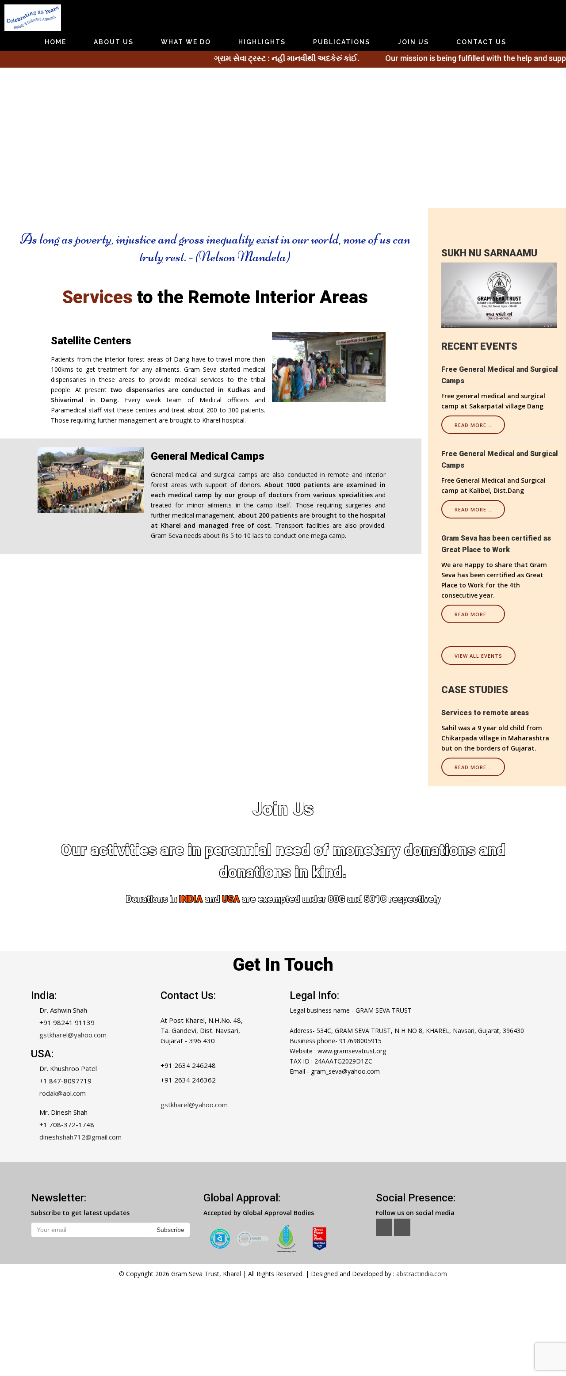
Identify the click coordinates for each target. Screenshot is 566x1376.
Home (55, 42)
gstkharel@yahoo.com (73, 1034)
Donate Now (283, 928)
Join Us (413, 42)
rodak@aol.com (62, 1093)
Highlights (262, 42)
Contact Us (481, 42)
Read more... (473, 425)
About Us (114, 42)
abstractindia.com (421, 1273)
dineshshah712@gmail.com (80, 1136)
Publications (341, 42)
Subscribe (170, 1229)
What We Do (186, 42)
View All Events (478, 655)
